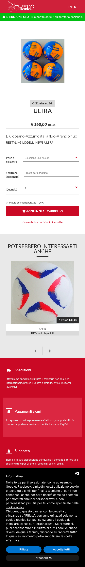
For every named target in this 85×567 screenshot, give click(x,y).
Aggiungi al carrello (44, 211)
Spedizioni (23, 370)
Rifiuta (23, 549)
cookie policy (15, 507)
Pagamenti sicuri (28, 411)
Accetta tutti (61, 549)
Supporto (22, 451)
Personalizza (43, 558)
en (70, 6)
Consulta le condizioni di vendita (43, 222)
